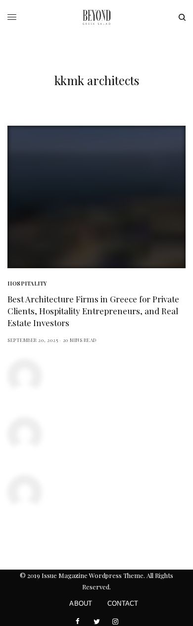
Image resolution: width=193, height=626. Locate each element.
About (80, 603)
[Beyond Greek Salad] (96, 17)
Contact (123, 603)
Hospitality (27, 283)
